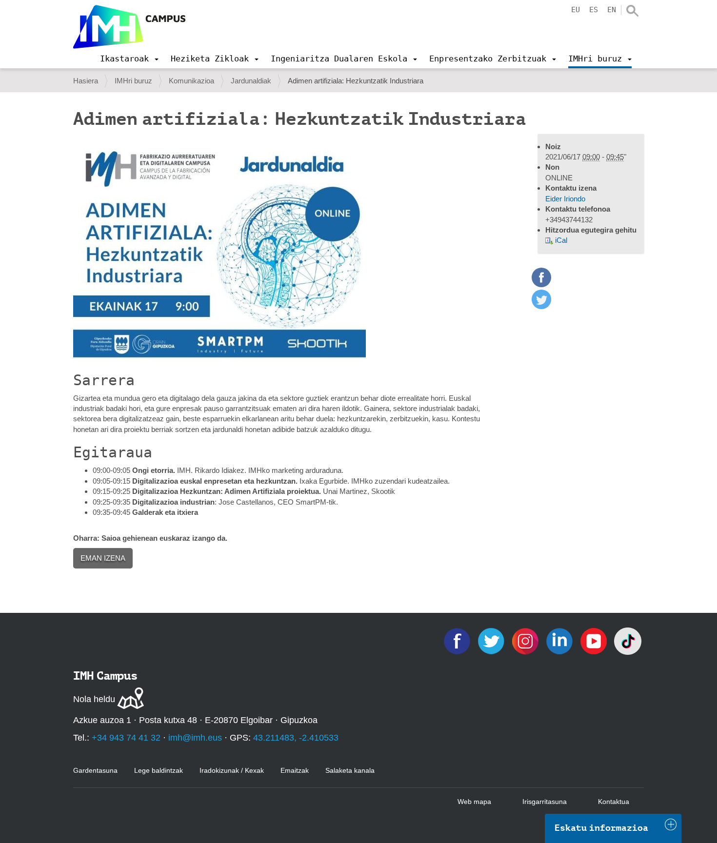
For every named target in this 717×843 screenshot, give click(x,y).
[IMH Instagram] (526, 640)
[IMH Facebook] (458, 640)
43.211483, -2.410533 (296, 738)
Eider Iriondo (565, 199)
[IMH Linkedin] (560, 640)
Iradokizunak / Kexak (231, 770)
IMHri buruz (133, 81)
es (593, 9)
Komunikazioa (191, 81)
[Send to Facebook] (541, 284)
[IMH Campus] (129, 27)
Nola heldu (94, 699)
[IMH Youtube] (595, 640)
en (611, 9)
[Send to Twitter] (541, 306)
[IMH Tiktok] (628, 640)
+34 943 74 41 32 (126, 738)
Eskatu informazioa (601, 828)
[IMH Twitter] (492, 640)
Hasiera (85, 81)
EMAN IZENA (102, 558)
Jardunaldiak (251, 81)
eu (575, 9)
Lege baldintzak (158, 770)
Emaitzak (294, 770)
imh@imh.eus (195, 738)
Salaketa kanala (350, 770)
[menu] (129, 58)
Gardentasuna (95, 770)
